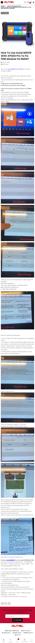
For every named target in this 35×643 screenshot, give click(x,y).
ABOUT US (17, 635)
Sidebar (5, 13)
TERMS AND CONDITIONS (12, 631)
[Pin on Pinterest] (6, 603)
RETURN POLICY (6, 633)
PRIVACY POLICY (25, 631)
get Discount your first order (15, 610)
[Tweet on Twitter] (9, 603)
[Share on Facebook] (2, 603)
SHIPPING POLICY (28, 633)
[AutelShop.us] (17, 626)
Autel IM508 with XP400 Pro (16, 69)
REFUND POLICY (17, 633)
